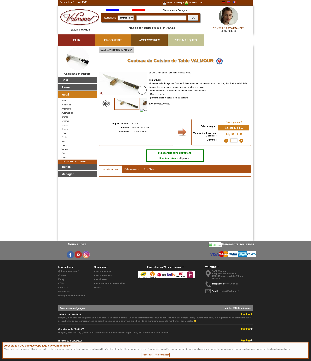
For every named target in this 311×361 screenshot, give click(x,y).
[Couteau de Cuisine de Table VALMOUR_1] (126, 104)
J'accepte (147, 355)
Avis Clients (149, 169)
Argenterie (66, 109)
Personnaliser (162, 355)
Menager (68, 174)
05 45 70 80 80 (228, 31)
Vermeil (65, 149)
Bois (65, 80)
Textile (66, 166)
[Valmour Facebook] (70, 254)
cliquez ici (184, 158)
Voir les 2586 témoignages (238, 308)
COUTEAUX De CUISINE (74, 161)
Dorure (65, 129)
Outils (64, 157)
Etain (64, 133)
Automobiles (67, 113)
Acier (64, 100)
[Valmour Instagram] (86, 254)
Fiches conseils (131, 169)
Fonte (64, 137)
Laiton (64, 145)
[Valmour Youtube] (78, 254)
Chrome (65, 121)
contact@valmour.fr (229, 291)
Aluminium (66, 104)
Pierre (66, 87)
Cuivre (65, 125)
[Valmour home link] (79, 18)
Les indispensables (111, 169)
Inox (64, 141)
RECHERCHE (109, 18)
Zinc (64, 153)
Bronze (65, 117)
